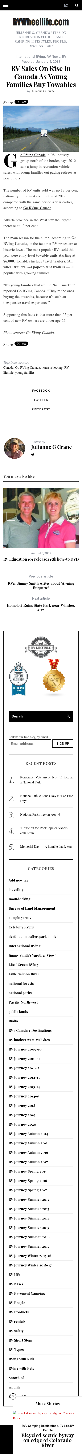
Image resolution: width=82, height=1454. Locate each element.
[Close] (13, 1396)
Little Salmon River (24, 974)
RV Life (14, 1274)
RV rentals (17, 1321)
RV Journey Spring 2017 (28, 1190)
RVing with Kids (21, 1359)
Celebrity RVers (21, 927)
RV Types (16, 1349)
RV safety (16, 1331)
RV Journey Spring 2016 (28, 1180)
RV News (53, 57)
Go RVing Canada (33, 154)
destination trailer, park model (33, 936)
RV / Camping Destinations (30, 1030)
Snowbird (16, 1378)
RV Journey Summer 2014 (29, 1218)
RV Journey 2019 (22, 1115)
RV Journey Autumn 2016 (28, 1152)
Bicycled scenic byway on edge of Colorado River (47, 1440)
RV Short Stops (21, 1340)
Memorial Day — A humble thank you (46, 846)
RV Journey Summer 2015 (29, 1227)
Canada (8, 367)
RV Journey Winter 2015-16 (30, 1255)
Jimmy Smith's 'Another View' (32, 955)
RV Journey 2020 (22, 1124)
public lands (18, 1011)
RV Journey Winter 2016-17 (30, 1265)
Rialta (13, 1021)
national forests (21, 983)
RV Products (19, 1312)
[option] (41, 525)
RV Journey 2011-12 (24, 1068)
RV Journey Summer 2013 (29, 1209)
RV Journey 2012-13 (24, 1077)
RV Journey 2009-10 (25, 1049)
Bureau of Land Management (32, 908)
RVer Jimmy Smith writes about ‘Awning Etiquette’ (41, 582)
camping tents (20, 918)
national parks (20, 993)
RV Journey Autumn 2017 (28, 1162)
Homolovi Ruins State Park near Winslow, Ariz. (41, 604)
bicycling (16, 889)
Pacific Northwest (23, 1002)
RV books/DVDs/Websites (29, 1040)
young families (24, 372)
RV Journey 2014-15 (24, 1096)
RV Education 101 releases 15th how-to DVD (41, 559)
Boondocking (19, 899)
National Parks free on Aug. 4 (40, 814)
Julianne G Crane (43, 91)
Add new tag (19, 880)
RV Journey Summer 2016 (29, 1237)
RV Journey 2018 (22, 1105)
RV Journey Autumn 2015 (28, 1143)
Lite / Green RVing (23, 964)
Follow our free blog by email (28, 737)
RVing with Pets (21, 1368)
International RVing (30, 57)
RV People (17, 1302)
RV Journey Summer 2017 (29, 1246)
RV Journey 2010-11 (24, 1058)
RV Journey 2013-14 (24, 1087)
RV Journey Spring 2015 (27, 1171)
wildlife (15, 1387)
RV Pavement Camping (27, 1293)
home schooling (52, 367)
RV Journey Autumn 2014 (28, 1133)
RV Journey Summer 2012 (29, 1199)
